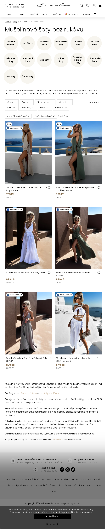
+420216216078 (16, 4)
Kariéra (97, 485)
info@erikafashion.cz (84, 459)
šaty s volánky (51, 393)
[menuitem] (11, 14)
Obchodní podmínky (17, 485)
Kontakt (53, 491)
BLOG (88, 485)
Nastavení (52, 524)
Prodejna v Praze (69, 479)
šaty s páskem (29, 393)
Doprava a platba (50, 479)
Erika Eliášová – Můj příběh (71, 485)
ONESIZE (10, 197)
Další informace (84, 512)
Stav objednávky (14, 479)
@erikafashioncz (73, 469)
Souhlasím (53, 516)
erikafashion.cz (62, 469)
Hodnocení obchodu (90, 479)
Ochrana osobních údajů (42, 485)
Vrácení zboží (32, 479)
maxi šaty (58, 439)
